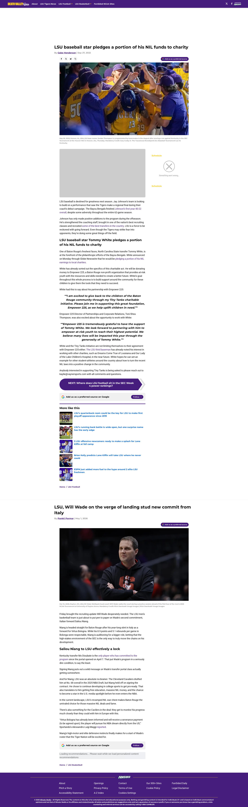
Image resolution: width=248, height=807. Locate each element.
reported (101, 727)
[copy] (75, 59)
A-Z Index (99, 793)
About (35, 4)
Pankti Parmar (66, 518)
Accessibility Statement (71, 793)
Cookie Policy (153, 788)
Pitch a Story (65, 788)
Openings (99, 783)
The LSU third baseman (98, 349)
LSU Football (74, 487)
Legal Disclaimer (180, 788)
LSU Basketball (75, 765)
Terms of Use (125, 788)
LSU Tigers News (48, 4)
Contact (122, 783)
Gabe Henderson (67, 53)
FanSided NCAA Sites (104, 4)
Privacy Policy (101, 788)
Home (62, 487)
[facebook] (231, 4)
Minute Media (45, 800)
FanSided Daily (179, 783)
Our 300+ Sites (153, 783)
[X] (227, 4)
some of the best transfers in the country (103, 226)
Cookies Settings (127, 793)
